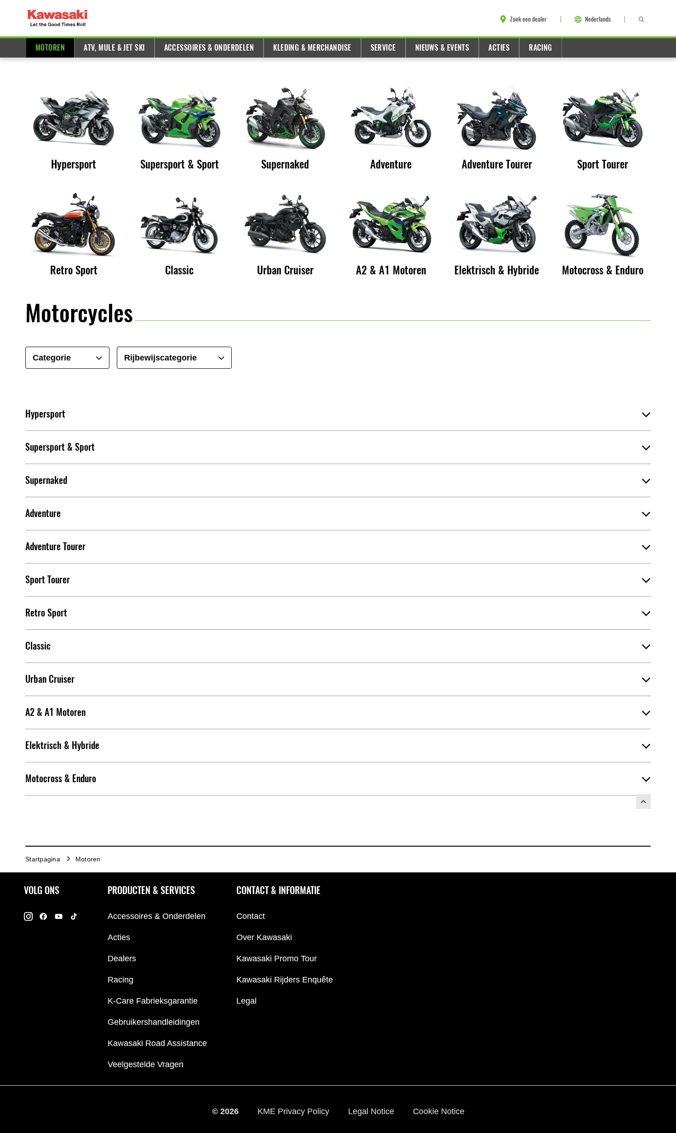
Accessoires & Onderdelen (209, 47)
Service (383, 47)
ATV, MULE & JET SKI (114, 47)
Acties (499, 47)
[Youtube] (58, 916)
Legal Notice (372, 1111)
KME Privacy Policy (295, 1111)
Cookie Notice (438, 1111)
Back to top (643, 801)
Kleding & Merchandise (312, 47)
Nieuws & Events (442, 47)
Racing (540, 47)
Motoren (50, 47)
